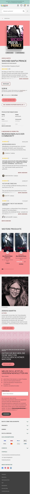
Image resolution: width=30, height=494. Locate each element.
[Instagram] (5, 468)
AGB (2, 482)
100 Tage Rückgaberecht (7, 457)
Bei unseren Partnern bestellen (13, 104)
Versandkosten (22, 90)
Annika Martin (6, 58)
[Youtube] (8, 468)
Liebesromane (7, 18)
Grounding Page (5, 488)
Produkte (4, 425)
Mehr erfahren (8, 328)
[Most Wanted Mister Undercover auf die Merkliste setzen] (7, 242)
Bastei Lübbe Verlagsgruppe (10, 421)
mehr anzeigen (23, 78)
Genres (4, 429)
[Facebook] (2, 468)
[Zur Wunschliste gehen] (21, 5)
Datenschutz (4, 477)
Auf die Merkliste (20, 53)
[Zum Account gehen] (18, 5)
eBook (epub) (6, 83)
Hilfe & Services (6, 433)
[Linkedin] (11, 468)
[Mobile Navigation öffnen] (28, 5)
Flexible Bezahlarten (6, 460)
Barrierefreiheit (4, 485)
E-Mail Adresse (5, 391)
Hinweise (4, 448)
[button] (7, 250)
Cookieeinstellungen (5, 491)
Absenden (6, 414)
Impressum (4, 474)
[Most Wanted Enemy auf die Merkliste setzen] (21, 242)
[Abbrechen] (27, 11)
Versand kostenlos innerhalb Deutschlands (11, 454)
